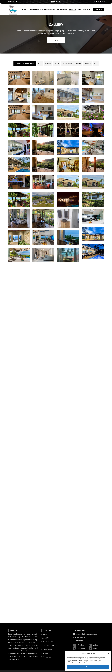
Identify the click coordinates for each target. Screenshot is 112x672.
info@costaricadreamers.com (86, 634)
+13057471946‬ (12, 2)
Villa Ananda (46, 649)
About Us (45, 637)
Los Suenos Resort (49, 645)
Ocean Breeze (47, 641)
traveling (46, 31)
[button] (108, 653)
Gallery (44, 653)
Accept (88, 667)
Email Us (56, 2)
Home (44, 634)
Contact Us (46, 656)
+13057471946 (80, 637)
